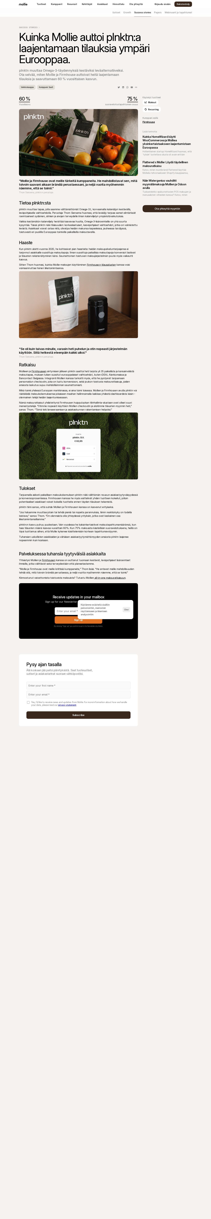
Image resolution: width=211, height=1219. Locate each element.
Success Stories (28, 27)
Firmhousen (48, 560)
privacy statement (67, 705)
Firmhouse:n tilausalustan (101, 264)
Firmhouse (149, 122)
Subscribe (78, 715)
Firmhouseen (39, 371)
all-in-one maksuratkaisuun (109, 577)
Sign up (78, 619)
